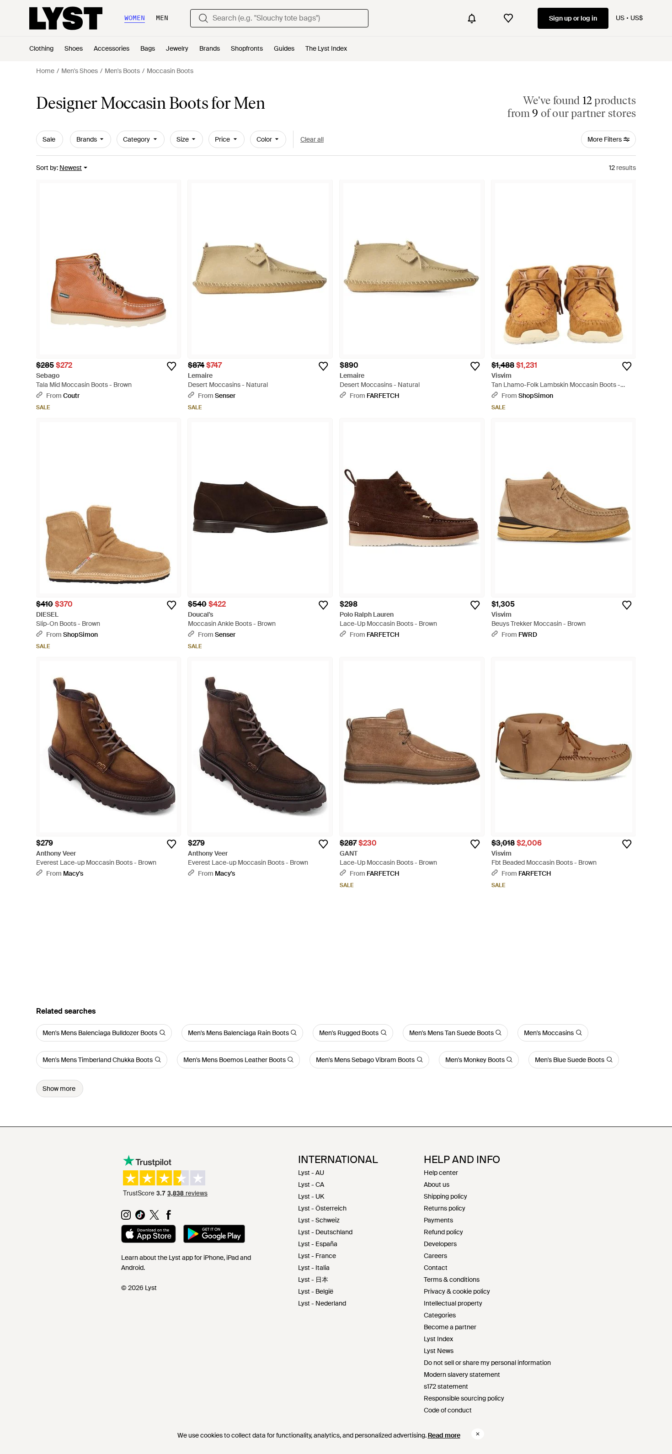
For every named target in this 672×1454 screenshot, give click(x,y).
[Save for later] (171, 366)
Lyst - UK (311, 1196)
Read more (444, 1435)
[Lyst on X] (154, 1217)
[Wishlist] (508, 18)
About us (436, 1184)
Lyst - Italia (314, 1268)
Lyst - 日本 (313, 1279)
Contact (436, 1268)
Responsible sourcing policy (464, 1398)
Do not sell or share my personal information (487, 1363)
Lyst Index (438, 1339)
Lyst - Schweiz (319, 1220)
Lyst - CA (311, 1184)
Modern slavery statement (462, 1374)
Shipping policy (445, 1196)
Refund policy (443, 1232)
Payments (438, 1220)
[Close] (477, 1433)
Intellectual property (453, 1303)
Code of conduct (448, 1410)
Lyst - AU (311, 1172)
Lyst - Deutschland (325, 1232)
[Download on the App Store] (148, 1235)
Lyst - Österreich (322, 1208)
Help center (441, 1172)
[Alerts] (471, 18)
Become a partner (450, 1327)
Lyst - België (315, 1291)
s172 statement (446, 1386)
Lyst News (438, 1351)
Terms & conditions (452, 1279)
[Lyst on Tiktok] (140, 1217)
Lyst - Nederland (322, 1303)
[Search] (203, 18)
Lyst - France (317, 1256)
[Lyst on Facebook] (168, 1217)
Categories (440, 1315)
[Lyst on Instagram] (126, 1217)
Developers (440, 1244)
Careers (435, 1256)
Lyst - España (317, 1244)
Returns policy (444, 1208)
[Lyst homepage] (65, 18)
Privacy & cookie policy (457, 1291)
